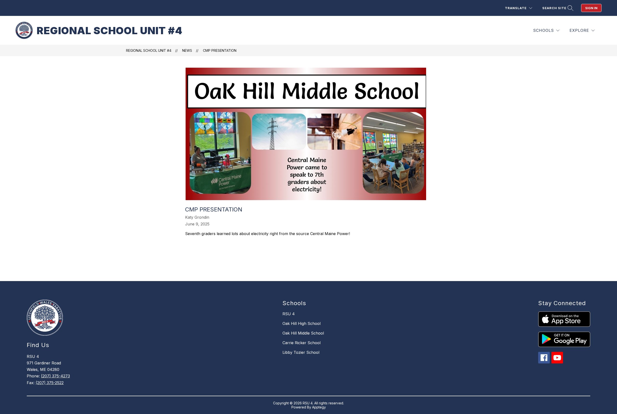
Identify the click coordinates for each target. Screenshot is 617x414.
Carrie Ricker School (301, 342)
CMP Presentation (219, 50)
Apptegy (319, 407)
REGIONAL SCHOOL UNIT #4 (148, 50)
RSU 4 (288, 313)
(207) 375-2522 (50, 382)
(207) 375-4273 (55, 376)
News (187, 50)
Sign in (591, 8)
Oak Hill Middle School (303, 333)
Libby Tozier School (300, 352)
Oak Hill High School (301, 323)
